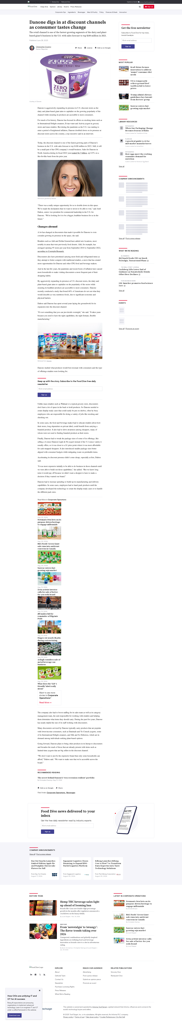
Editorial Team (60, 976)
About (57, 972)
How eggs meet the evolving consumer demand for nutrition (138, 156)
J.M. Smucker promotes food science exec (136, 284)
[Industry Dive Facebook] (35, 975)
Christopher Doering (43, 47)
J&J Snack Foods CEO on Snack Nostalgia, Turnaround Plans (133, 259)
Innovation (123, 12)
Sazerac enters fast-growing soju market (140, 107)
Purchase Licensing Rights (64, 987)
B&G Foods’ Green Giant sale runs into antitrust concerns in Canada (137, 917)
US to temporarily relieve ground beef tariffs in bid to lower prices (140, 85)
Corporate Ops (60, 12)
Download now (14, 1015)
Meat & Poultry (92, 12)
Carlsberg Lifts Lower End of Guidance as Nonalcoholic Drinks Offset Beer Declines (134, 272)
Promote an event (132, 329)
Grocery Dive (55, 2)
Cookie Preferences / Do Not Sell (112, 1017)
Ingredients (72, 12)
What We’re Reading (62, 994)
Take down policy (92, 1017)
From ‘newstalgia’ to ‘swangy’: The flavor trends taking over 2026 (79, 930)
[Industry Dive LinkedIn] (31, 975)
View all (121, 166)
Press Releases (76, 7)
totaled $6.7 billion (79, 153)
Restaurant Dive (65, 2)
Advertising (87, 972)
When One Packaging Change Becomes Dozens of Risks (139, 129)
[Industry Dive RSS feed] (44, 975)
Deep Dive (44, 7)
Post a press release (133, 238)
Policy (102, 12)
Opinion (53, 7)
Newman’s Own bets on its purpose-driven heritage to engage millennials (139, 904)
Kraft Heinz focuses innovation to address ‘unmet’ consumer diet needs (141, 71)
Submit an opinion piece (92, 979)
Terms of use (79, 1017)
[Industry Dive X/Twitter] (40, 975)
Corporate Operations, (56, 793)
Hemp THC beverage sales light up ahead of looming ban (79, 903)
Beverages (81, 12)
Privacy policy (68, 1017)
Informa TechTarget (99, 1007)
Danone (49, 361)
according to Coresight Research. (51, 251)
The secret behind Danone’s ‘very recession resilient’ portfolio (66, 777)
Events (66, 7)
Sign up (150, 6)
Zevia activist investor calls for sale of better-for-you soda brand (138, 941)
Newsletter (59, 983)
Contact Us (59, 979)
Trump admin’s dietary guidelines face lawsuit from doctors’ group (141, 97)
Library (59, 7)
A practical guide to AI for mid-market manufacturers (138, 142)
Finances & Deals (111, 12)
